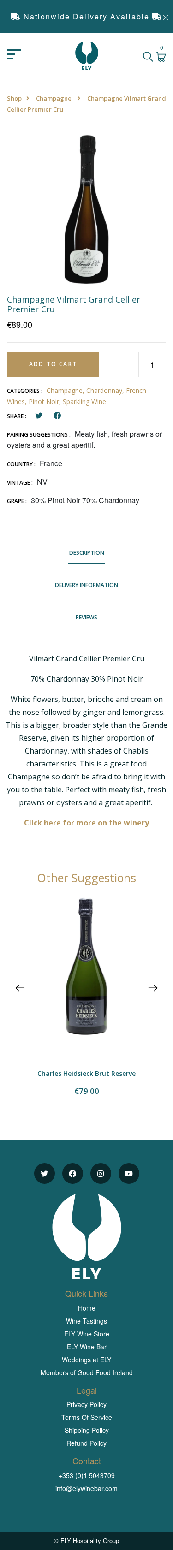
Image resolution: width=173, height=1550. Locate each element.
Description (86, 553)
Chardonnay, (106, 390)
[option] (86, 207)
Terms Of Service (86, 1417)
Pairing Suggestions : (39, 435)
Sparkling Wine (84, 401)
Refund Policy (86, 1443)
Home (86, 1307)
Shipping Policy (87, 1430)
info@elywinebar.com (86, 1488)
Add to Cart (53, 364)
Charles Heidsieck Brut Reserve (86, 1073)
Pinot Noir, (46, 401)
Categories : (24, 391)
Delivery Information (86, 585)
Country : (21, 464)
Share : (16, 416)
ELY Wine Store (86, 1333)
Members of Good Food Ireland (87, 1372)
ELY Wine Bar (87, 1346)
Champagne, (66, 390)
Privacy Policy (86, 1404)
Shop (14, 98)
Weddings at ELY (86, 1359)
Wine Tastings (86, 1320)
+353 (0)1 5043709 (87, 1475)
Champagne (54, 98)
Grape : (17, 501)
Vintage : (20, 483)
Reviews (86, 617)
